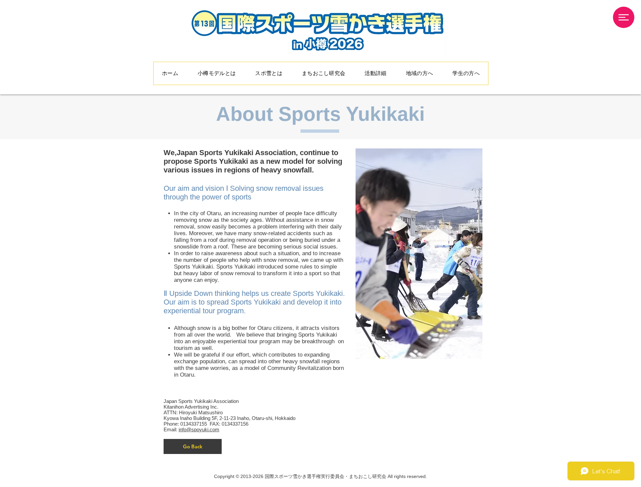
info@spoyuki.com (199, 429)
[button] (623, 17)
